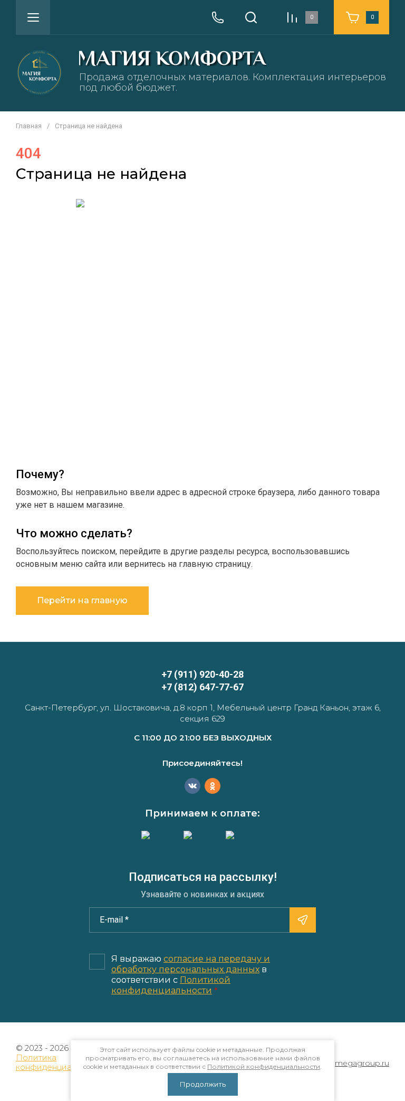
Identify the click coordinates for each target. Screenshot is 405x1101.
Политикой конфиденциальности (170, 985)
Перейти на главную (82, 600)
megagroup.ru (362, 1063)
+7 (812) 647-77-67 (202, 686)
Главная (29, 126)
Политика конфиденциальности (60, 1062)
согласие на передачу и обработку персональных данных (190, 964)
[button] (33, 17)
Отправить (303, 920)
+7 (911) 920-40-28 (202, 674)
